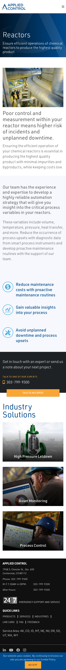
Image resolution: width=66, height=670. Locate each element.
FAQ (21, 621)
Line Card (9, 621)
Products (9, 616)
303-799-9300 (17, 382)
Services (25, 616)
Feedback (33, 621)
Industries (42, 616)
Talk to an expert (33, 392)
